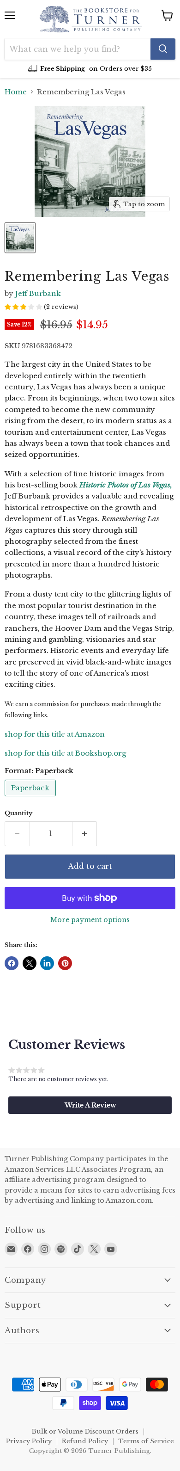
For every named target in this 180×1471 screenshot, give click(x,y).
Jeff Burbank (38, 293)
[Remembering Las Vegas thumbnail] (20, 237)
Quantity (18, 813)
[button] (90, 1105)
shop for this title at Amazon (55, 734)
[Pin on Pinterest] (65, 963)
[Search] (162, 49)
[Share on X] (29, 963)
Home (16, 92)
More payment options (90, 919)
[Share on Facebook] (11, 963)
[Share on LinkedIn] (47, 963)
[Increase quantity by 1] (84, 833)
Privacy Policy (29, 1441)
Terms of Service (146, 1441)
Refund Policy (85, 1441)
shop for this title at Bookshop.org (65, 753)
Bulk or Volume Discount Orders (85, 1431)
